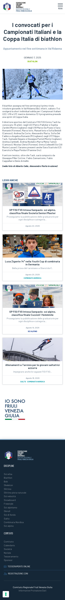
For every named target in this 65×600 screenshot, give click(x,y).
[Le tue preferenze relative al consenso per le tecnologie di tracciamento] (6, 594)
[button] (60, 6)
